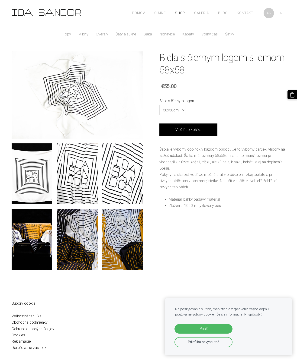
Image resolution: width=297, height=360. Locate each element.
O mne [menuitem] (160, 13)
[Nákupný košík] (292, 95)
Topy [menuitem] (67, 34)
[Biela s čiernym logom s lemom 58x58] (32, 173)
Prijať (203, 329)
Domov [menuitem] (138, 13)
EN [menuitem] (280, 13)
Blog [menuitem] (223, 13)
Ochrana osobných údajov (33, 329)
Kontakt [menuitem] (245, 13)
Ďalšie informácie (229, 314)
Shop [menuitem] (180, 13)
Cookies (18, 335)
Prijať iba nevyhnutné (203, 342)
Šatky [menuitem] (229, 34)
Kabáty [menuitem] (188, 34)
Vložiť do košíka (188, 129)
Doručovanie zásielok (29, 347)
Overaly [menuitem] (102, 34)
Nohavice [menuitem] (167, 34)
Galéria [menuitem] (201, 13)
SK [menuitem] (269, 13)
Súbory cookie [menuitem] (24, 303)
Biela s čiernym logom (177, 101)
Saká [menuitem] (148, 34)
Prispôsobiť (253, 314)
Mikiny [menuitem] (83, 34)
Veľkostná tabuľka (27, 316)
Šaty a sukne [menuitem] (126, 34)
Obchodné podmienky (30, 322)
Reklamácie (21, 341)
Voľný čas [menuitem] (209, 34)
